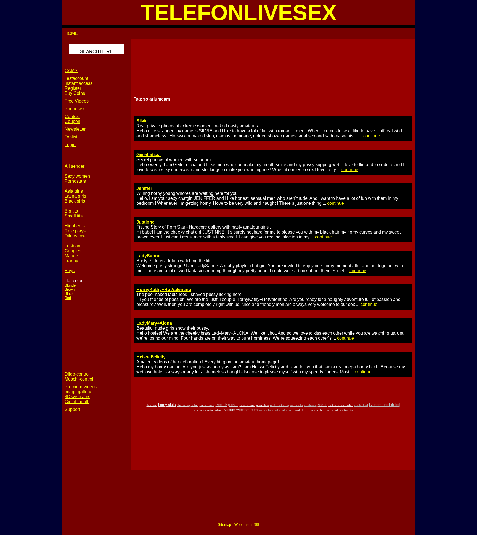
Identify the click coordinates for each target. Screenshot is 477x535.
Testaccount (76, 78)
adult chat (285, 409)
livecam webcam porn (240, 410)
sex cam (199, 409)
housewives (207, 405)
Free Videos (77, 101)
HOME (71, 33)
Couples (73, 250)
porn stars (262, 405)
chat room (183, 405)
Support (72, 409)
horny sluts (167, 405)
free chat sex (335, 409)
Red (68, 298)
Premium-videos (81, 386)
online (194, 405)
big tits (348, 409)
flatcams (152, 405)
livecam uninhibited (384, 405)
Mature (71, 255)
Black (69, 294)
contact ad (361, 405)
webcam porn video (340, 405)
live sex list (296, 405)
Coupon (72, 121)
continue (371, 135)
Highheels (75, 226)
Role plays (75, 231)
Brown (70, 289)
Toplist (71, 137)
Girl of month (77, 401)
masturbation (213, 409)
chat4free (310, 405)
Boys (70, 270)
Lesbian (72, 245)
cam (310, 409)
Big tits (71, 211)
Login (70, 144)
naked (322, 405)
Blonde (70, 285)
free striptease (227, 405)
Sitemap (224, 525)
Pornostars (75, 181)
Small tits (74, 216)
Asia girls (74, 191)
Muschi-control (79, 379)
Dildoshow (75, 236)
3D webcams (77, 396)
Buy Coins (75, 93)
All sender (74, 166)
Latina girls (75, 196)
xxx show (319, 409)
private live (299, 409)
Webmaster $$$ (246, 525)
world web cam (279, 405)
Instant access (78, 83)
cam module (247, 405)
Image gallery (78, 391)
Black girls (75, 201)
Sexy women (77, 176)
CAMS (71, 70)
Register (73, 88)
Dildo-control (77, 374)
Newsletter (75, 129)
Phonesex (74, 108)
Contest (72, 116)
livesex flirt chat (268, 409)
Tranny (71, 260)
